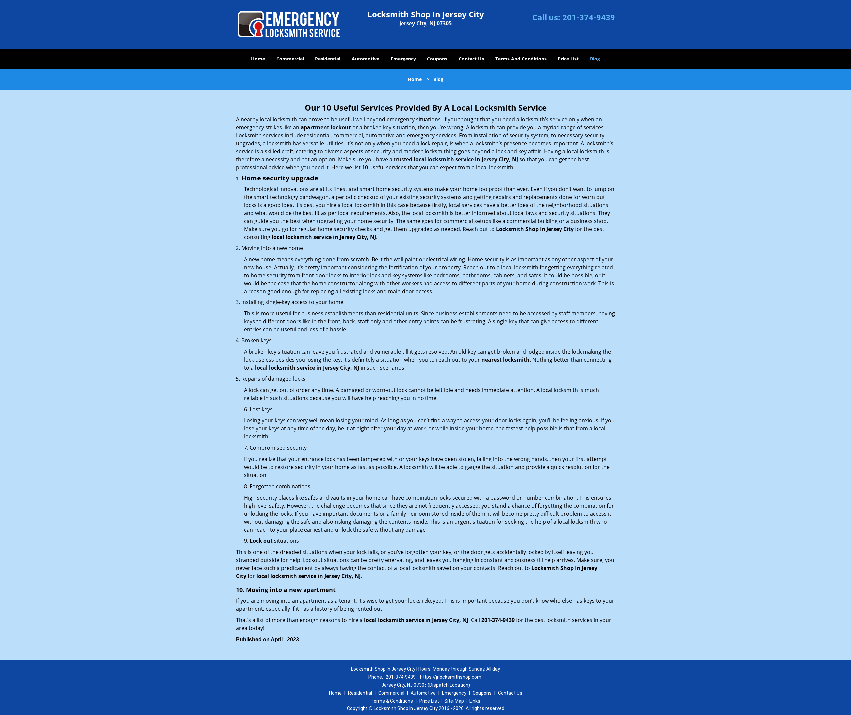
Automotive (365, 59)
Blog (595, 59)
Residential (327, 59)
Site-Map (454, 701)
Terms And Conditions (521, 59)
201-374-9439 (588, 17)
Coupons (437, 59)
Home (258, 59)
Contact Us (471, 59)
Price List (568, 59)
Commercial (290, 59)
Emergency (403, 59)
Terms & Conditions (392, 701)
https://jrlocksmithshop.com (450, 677)
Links (474, 701)
